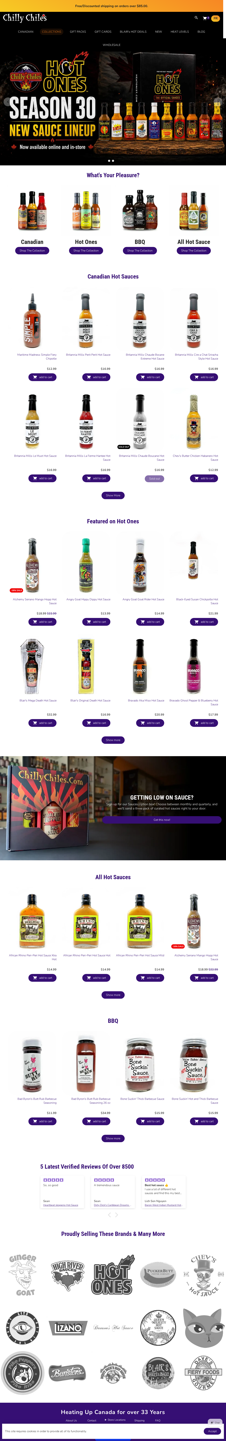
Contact (91, 1420)
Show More (113, 495)
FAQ (157, 1420)
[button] (110, 1214)
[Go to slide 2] (113, 161)
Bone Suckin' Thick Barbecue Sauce (142, 1099)
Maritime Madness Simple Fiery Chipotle (36, 357)
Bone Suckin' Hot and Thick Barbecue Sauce (195, 1101)
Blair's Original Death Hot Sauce (90, 700)
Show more (113, 740)
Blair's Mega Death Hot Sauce (38, 700)
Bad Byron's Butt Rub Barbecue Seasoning (36, 1101)
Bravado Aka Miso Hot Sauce (146, 700)
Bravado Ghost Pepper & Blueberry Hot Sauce (194, 702)
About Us (71, 1420)
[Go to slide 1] (109, 161)
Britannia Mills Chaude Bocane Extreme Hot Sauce (145, 357)
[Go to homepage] (25, 22)
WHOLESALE (111, 45)
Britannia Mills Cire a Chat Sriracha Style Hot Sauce (196, 357)
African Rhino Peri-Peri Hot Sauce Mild (140, 955)
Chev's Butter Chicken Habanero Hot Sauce (195, 458)
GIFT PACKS (78, 32)
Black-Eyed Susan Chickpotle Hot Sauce (197, 601)
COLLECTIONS (51, 32)
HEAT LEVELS (180, 32)
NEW (158, 32)
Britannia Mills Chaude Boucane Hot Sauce (141, 458)
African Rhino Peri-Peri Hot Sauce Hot (86, 955)
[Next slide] (218, 101)
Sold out (154, 479)
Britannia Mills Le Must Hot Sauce (35, 456)
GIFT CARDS (103, 32)
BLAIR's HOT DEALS (133, 32)
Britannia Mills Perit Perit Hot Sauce (88, 355)
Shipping (139, 1420)
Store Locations (117, 1420)
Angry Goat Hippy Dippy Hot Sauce (88, 599)
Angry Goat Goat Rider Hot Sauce (143, 599)
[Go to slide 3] (117, 161)
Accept (212, 1431)
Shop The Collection (32, 251)
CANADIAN (25, 32)
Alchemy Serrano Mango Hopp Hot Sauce (34, 601)
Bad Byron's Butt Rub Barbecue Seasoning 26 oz (90, 1101)
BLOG (201, 32)
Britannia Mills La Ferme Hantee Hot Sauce (87, 458)
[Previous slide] (8, 101)
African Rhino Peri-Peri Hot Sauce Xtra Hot (32, 957)
